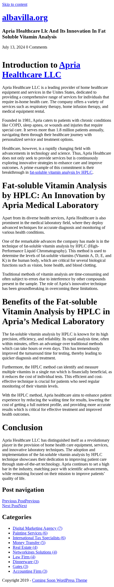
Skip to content (14, 4)
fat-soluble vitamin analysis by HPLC (61, 172)
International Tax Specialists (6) (39, 538)
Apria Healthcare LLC (41, 69)
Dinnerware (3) (25, 561)
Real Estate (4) (25, 547)
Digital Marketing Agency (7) (37, 528)
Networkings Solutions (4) (35, 552)
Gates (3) (20, 566)
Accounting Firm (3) (30, 571)
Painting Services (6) (30, 533)
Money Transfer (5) (29, 542)
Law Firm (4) (24, 557)
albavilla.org (25, 17)
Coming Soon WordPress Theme (59, 580)
